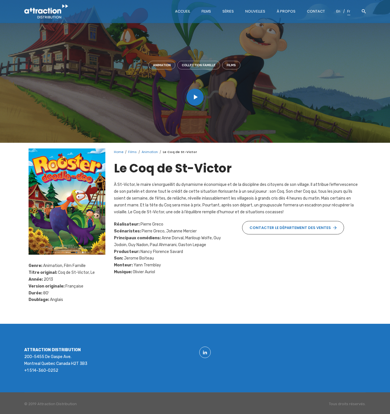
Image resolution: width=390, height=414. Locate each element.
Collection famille (199, 65)
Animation (162, 65)
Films (231, 65)
